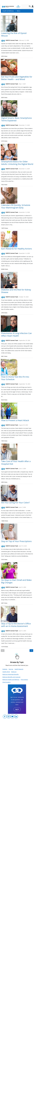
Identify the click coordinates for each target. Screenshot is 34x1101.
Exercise (11, 669)
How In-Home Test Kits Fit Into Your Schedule (15, 378)
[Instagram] (8, 716)
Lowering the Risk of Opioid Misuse (13, 34)
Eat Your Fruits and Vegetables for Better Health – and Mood (16, 78)
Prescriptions (24, 679)
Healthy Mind (6, 672)
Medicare (13, 672)
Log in (17, 709)
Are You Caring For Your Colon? (15, 502)
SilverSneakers (6, 682)
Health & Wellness (8, 11)
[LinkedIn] (16, 716)
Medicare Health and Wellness (10, 679)
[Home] (11, 6)
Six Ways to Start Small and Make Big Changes (16, 581)
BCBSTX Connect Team (12, 40)
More (18, 11)
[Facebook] (5, 716)
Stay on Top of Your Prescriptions (16, 541)
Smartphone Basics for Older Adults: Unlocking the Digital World (17, 162)
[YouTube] (12, 716)
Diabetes (4, 669)
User (32, 6)
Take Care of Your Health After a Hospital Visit (16, 462)
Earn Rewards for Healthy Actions (16, 248)
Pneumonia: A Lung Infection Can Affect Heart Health (16, 334)
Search (29, 6)
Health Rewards (19, 669)
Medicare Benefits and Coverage (11, 677)
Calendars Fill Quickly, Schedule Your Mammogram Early (15, 206)
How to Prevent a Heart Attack (15, 420)
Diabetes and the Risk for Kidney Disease (16, 291)
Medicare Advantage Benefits (10, 674)
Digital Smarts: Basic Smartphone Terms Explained (16, 119)
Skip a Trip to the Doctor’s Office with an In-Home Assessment (16, 624)
